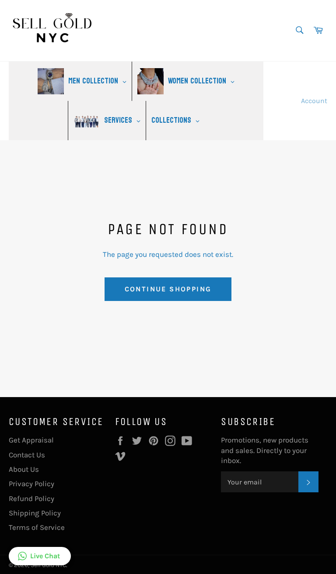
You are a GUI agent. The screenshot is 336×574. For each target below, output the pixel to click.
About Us (24, 469)
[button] (40, 556)
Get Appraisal (31, 440)
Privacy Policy (31, 483)
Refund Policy (31, 498)
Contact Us (27, 454)
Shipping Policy (35, 512)
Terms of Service (37, 527)
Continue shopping (168, 289)
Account (314, 101)
